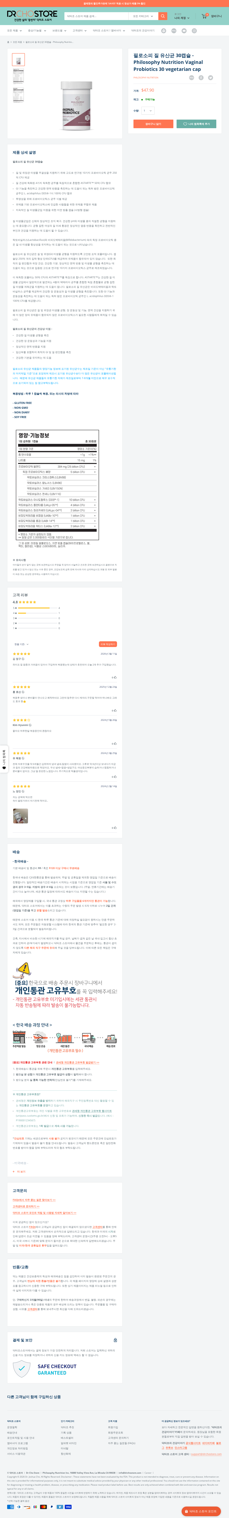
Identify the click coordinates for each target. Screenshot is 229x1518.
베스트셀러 (67, 1437)
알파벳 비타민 (69, 1443)
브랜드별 (57, 30)
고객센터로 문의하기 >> (26, 1206)
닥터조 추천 (67, 1427)
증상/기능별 (35, 30)
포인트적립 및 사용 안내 (20, 1437)
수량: (136, 110)
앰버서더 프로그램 (17, 1443)
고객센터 (78, 30)
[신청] (162, 16)
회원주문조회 (115, 1432)
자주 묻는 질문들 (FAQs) (121, 1443)
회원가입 (113, 1427)
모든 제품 (12, 30)
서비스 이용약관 (16, 1453)
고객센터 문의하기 (118, 1437)
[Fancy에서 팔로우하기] (173, 30)
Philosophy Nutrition (145, 77)
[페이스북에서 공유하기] (201, 77)
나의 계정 (180, 18)
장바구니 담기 (153, 124)
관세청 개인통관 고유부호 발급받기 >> (77, 1062)
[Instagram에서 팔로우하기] (194, 30)
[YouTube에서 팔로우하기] (184, 30)
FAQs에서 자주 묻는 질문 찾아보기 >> (34, 1199)
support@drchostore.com (206, 1454)
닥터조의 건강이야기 (143, 30)
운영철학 (12, 1427)
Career (148, 1472)
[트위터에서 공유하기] (210, 77)
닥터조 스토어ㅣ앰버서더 (107, 30)
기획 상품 (66, 1432)
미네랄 (64, 1448)
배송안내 (12, 1432)
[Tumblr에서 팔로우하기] (163, 30)
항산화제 (66, 1453)
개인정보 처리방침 (17, 1448)
